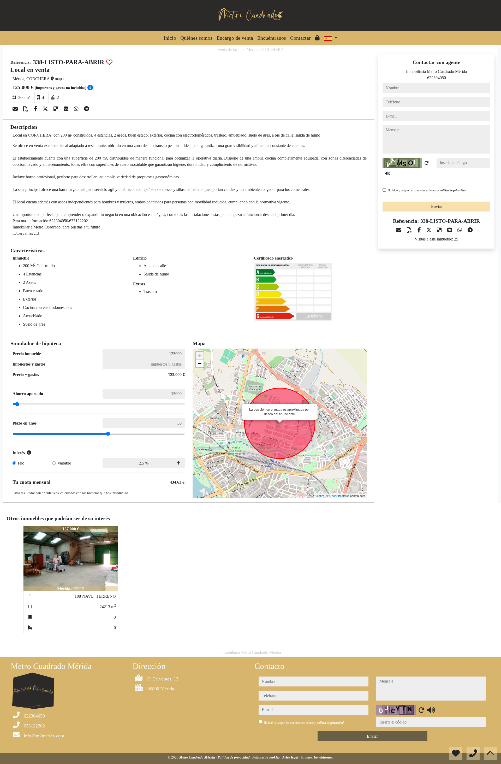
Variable (64, 463)
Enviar (436, 206)
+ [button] (199, 355)
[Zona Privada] (317, 38)
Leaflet (319, 495)
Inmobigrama (323, 757)
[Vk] (67, 109)
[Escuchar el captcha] (387, 173)
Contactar (300, 38)
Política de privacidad (234, 757)
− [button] (199, 363)
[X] (46, 109)
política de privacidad (453, 190)
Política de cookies (266, 757)
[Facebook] (36, 109)
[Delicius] (56, 109)
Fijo (21, 463)
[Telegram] (86, 109)
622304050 (436, 77)
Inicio (170, 38)
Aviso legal (290, 757)
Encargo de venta (235, 38)
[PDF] (26, 109)
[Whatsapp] (77, 109)
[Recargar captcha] (426, 163)
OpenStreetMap (339, 495)
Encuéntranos (271, 38)
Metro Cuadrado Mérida (197, 757)
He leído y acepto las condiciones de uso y (427, 190)
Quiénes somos (196, 38)
